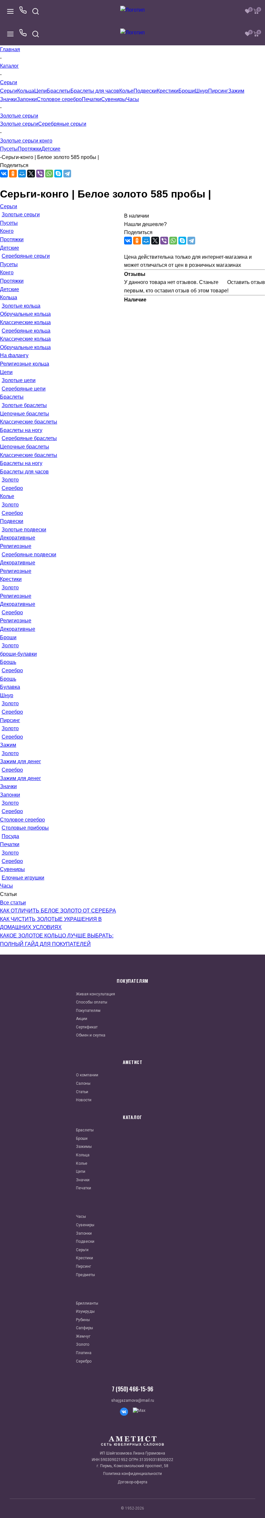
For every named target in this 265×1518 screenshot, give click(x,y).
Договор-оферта (132, 1482)
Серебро (83, 1361)
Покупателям (88, 1010)
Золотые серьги (19, 124)
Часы (132, 99)
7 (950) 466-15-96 (132, 1389)
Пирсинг (218, 91)
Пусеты (9, 149)
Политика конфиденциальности (132, 1473)
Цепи (40, 91)
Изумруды (85, 1311)
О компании (87, 1075)
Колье (126, 91)
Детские (50, 149)
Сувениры (113, 99)
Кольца (25, 91)
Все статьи (13, 902)
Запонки (27, 99)
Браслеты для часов (94, 91)
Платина (83, 1353)
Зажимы (84, 1146)
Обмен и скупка (90, 1035)
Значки (8, 99)
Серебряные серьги (62, 124)
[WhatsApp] (49, 173)
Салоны (83, 1083)
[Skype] (58, 173)
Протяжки (29, 149)
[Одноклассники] (13, 173)
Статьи (82, 1092)
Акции (81, 1018)
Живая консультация (95, 994)
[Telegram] (67, 173)
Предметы (85, 1275)
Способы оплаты (91, 1002)
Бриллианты (87, 1303)
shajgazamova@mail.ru (132, 1400)
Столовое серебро (59, 99)
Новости (83, 1100)
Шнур (201, 91)
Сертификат (87, 1027)
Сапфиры (84, 1328)
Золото (82, 1344)
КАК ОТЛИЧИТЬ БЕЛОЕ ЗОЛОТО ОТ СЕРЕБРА (58, 910)
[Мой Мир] (22, 173)
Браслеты (58, 91)
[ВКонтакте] (4, 173)
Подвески (145, 91)
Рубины (83, 1320)
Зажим (236, 91)
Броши (186, 91)
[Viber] (40, 173)
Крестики (167, 91)
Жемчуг (83, 1336)
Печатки (91, 99)
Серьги (8, 91)
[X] (31, 173)
